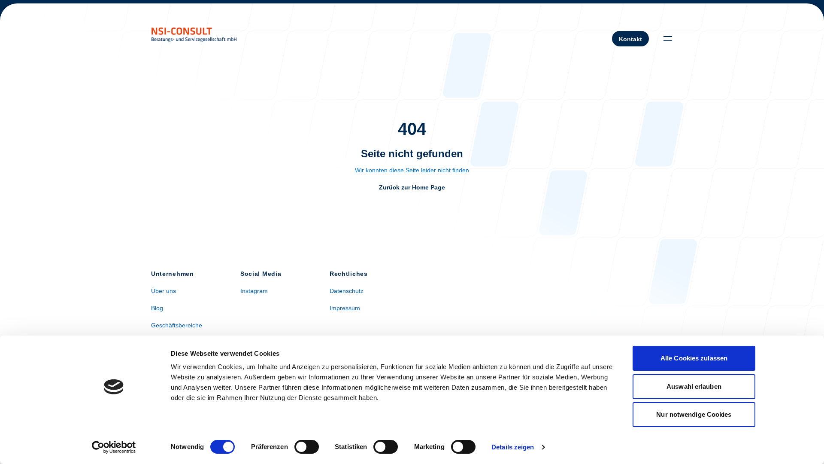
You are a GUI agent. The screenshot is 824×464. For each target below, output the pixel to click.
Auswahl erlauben (693, 386)
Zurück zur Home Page (412, 187)
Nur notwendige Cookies (693, 414)
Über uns (163, 290)
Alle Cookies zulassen (693, 358)
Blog (157, 308)
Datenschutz (347, 290)
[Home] (194, 38)
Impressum (345, 308)
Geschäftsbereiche (176, 325)
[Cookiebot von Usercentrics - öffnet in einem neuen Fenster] (113, 447)
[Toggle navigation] (667, 38)
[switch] (306, 447)
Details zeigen (512, 447)
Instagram (254, 290)
